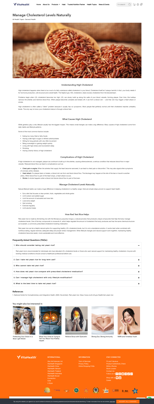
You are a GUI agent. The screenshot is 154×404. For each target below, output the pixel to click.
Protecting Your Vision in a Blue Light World (23, 338)
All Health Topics (18, 19)
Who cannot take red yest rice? (78, 265)
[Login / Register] (138, 4)
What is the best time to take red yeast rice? (78, 283)
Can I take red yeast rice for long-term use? (78, 259)
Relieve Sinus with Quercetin (76, 337)
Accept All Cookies (128, 401)
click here (112, 401)
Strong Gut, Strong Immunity (102, 337)
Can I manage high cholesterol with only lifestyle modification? (78, 277)
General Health (30, 19)
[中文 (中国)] (141, 4)
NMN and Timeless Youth (127, 337)
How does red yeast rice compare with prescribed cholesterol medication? (78, 271)
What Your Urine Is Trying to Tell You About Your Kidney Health (49, 339)
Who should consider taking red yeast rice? (78, 245)
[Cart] (134, 4)
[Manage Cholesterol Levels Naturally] (24, 320)
